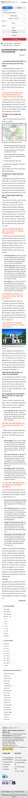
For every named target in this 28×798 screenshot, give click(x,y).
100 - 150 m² (7, 653)
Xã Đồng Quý (7, 714)
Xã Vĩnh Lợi (6, 683)
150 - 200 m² (7, 656)
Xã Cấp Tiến (7, 695)
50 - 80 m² (6, 648)
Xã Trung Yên (7, 676)
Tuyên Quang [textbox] (13, 15)
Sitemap (6, 769)
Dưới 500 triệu (7, 611)
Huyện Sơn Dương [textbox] (13, 18)
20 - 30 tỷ (6, 633)
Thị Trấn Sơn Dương (9, 673)
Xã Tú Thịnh (7, 693)
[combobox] (10, 12)
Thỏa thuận (6, 609)
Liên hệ (6, 766)
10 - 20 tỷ (6, 631)
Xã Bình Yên (7, 688)
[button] (21, 2)
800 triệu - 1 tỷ (7, 616)
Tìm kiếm (15, 39)
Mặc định (22, 55)
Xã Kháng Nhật (7, 705)
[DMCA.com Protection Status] (7, 749)
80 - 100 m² (6, 651)
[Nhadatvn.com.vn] (9, 3)
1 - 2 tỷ (5, 619)
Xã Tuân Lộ (6, 717)
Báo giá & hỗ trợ (8, 762)
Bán (7, 7)
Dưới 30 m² (6, 643)
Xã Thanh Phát (7, 709)
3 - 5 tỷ (5, 623)
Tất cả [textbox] (13, 23)
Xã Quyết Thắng (8, 712)
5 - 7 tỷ (5, 626)
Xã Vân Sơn (7, 719)
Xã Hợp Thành (7, 697)
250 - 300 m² (7, 660)
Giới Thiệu (19, 757)
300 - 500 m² (7, 663)
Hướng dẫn (6, 753)
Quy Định (18, 753)
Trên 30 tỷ (6, 635)
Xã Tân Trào (7, 681)
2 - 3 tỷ (5, 621)
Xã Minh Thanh (7, 678)
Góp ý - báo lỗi (20, 771)
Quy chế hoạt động (21, 760)
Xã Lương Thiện (8, 690)
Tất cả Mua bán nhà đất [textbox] (9, 12)
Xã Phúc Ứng (7, 700)
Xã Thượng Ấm (7, 685)
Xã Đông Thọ (7, 702)
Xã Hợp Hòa (7, 707)
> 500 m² (6, 665)
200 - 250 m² (7, 658)
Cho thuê (19, 7)
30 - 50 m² (6, 646)
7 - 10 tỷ (6, 628)
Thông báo (7, 764)
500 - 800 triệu (7, 614)
